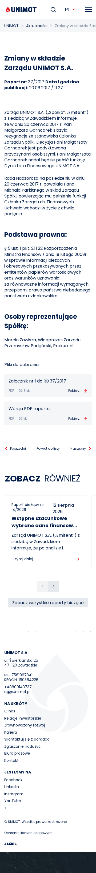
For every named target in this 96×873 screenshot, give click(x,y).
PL (67, 9)
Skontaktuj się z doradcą (27, 739)
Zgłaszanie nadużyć (22, 746)
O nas (9, 711)
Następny (78, 448)
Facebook (13, 779)
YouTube (12, 800)
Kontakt (11, 760)
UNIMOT (11, 25)
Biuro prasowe (17, 753)
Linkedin (11, 786)
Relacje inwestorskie (22, 718)
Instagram (13, 794)
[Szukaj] (53, 9)
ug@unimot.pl (17, 691)
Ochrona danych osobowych (28, 833)
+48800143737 (18, 687)
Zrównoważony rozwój (24, 725)
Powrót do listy (48, 448)
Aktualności (36, 25)
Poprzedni (18, 448)
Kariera (10, 732)
